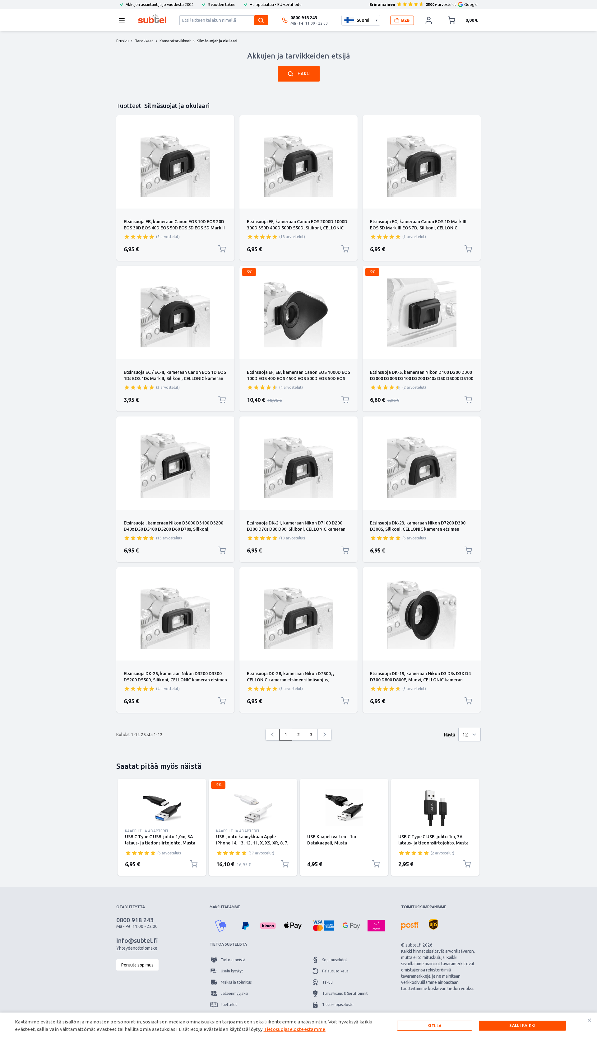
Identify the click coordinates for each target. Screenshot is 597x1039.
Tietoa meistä (233, 960)
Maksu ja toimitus (236, 982)
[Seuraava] (324, 734)
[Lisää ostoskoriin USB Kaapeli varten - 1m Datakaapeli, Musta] (376, 864)
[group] (139, 236)
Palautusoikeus (335, 971)
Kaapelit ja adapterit (147, 831)
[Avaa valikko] (123, 20)
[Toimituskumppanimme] (410, 925)
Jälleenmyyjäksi (234, 993)
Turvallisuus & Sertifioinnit (345, 993)
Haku (304, 73)
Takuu (327, 982)
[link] (272, 734)
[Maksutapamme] (221, 925)
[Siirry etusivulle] (152, 18)
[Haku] (261, 20)
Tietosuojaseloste (338, 1005)
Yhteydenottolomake (136, 948)
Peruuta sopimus (137, 964)
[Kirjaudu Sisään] (429, 20)
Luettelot (229, 1005)
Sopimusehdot (334, 960)
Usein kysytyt (232, 971)
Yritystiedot (332, 1016)
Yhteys (226, 1016)
